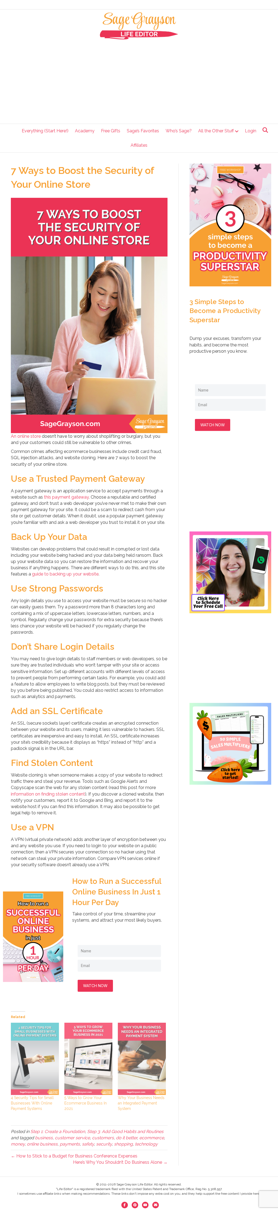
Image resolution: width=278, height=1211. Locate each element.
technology (146, 1144)
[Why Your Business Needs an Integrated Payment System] (142, 1059)
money (18, 1144)
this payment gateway (66, 497)
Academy (84, 130)
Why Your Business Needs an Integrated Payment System (141, 1103)
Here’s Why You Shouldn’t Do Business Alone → (120, 1162)
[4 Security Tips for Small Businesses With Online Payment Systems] (35, 1059)
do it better (126, 1137)
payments (70, 1144)
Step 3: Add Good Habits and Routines (125, 1131)
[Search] (263, 130)
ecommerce (151, 1137)
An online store (26, 436)
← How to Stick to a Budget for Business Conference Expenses (74, 1156)
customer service (72, 1137)
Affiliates (139, 145)
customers (103, 1137)
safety (88, 1144)
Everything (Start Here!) (45, 130)
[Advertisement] (139, 80)
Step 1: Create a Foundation (57, 1131)
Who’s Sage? (179, 130)
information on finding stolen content (48, 794)
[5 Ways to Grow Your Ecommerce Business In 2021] (88, 1059)
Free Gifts (110, 130)
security (104, 1144)
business (44, 1137)
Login (250, 130)
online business (42, 1144)
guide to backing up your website (65, 574)
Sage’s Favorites (143, 130)
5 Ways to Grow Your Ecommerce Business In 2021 (85, 1103)
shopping (123, 1144)
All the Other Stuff (216, 130)
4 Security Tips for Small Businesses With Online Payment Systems (32, 1103)
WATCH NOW (95, 985)
